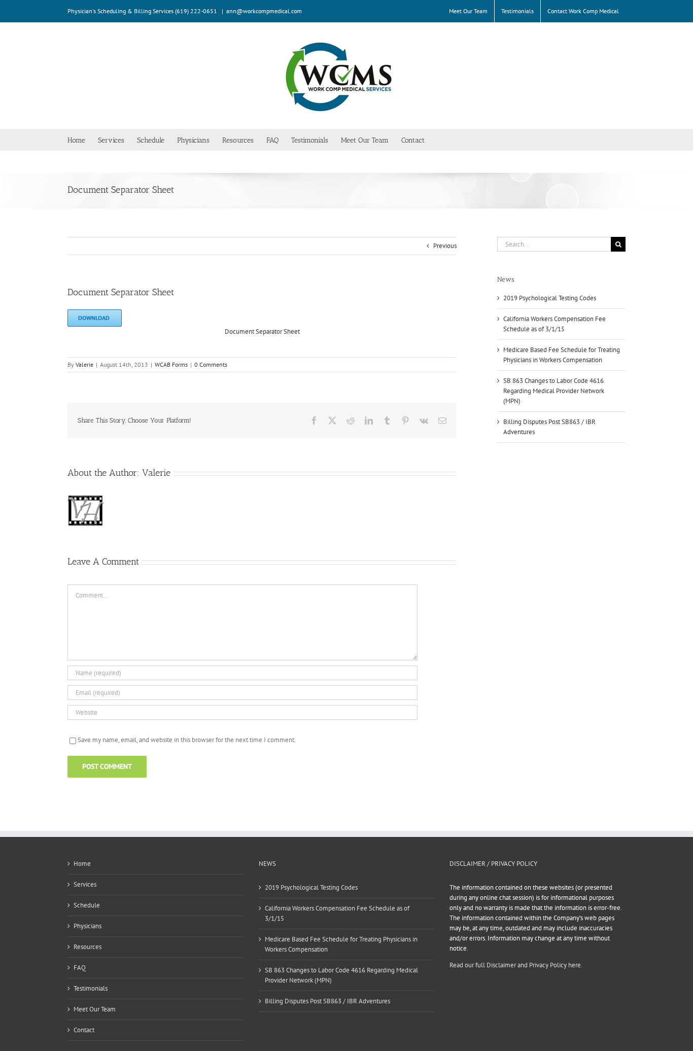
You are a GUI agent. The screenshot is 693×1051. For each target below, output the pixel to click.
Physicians (87, 926)
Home (82, 863)
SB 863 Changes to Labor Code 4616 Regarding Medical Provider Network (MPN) (553, 390)
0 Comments (210, 364)
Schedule (87, 905)
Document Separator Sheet (262, 331)
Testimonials (91, 988)
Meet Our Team (95, 1009)
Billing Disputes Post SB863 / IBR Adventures (327, 1001)
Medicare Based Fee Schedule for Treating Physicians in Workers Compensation (341, 944)
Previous (445, 245)
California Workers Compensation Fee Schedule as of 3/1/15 (337, 913)
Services (85, 884)
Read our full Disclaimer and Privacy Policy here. (515, 965)
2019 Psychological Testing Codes (549, 298)
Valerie (84, 364)
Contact (84, 1030)
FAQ (80, 967)
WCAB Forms (171, 364)
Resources (87, 946)
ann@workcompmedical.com (264, 11)
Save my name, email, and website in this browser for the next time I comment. (187, 739)
